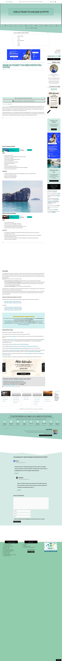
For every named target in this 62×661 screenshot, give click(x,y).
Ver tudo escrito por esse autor (45, 435)
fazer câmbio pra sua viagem (12, 339)
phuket (10, 386)
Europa (24, 1)
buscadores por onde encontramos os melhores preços (29, 346)
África (29, 1)
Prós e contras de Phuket (20, 40)
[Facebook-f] (30, 552)
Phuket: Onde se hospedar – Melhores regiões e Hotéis (12, 302)
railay (19, 386)
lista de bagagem (29, 353)
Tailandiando (9, 320)
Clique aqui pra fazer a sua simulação (9, 384)
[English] (56, 50)
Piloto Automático (39, 1)
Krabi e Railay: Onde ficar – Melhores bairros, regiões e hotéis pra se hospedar (37, 401)
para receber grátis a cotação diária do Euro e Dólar (13, 381)
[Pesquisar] (50, 1)
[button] (5, 25)
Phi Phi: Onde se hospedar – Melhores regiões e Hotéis (12, 307)
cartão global (41, 339)
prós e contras (13, 386)
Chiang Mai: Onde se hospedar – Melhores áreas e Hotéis (13, 308)
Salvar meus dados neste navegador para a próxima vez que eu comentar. (29, 519)
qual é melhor (17, 386)
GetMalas (56, 209)
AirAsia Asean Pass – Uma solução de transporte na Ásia (47, 399)
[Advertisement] (53, 219)
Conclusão (18, 45)
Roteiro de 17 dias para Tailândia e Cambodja (5, 399)
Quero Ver (54, 129)
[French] (57, 50)
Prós (18, 37)
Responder (16, 473)
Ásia (26, 1)
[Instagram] (52, 89)
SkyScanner (55, 191)
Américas (20, 1)
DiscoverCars (57, 199)
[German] (58, 50)
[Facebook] (54, 89)
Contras (19, 43)
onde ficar (7, 386)
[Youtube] (56, 89)
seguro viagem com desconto (15, 350)
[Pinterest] (33, 552)
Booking (58, 193)
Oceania (32, 1)
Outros (35, 1)
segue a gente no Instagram (11, 336)
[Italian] (59, 50)
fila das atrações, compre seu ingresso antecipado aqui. (20, 344)
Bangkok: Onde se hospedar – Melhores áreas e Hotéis (12, 309)
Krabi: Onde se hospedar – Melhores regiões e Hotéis (12, 301)
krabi (5, 386)
